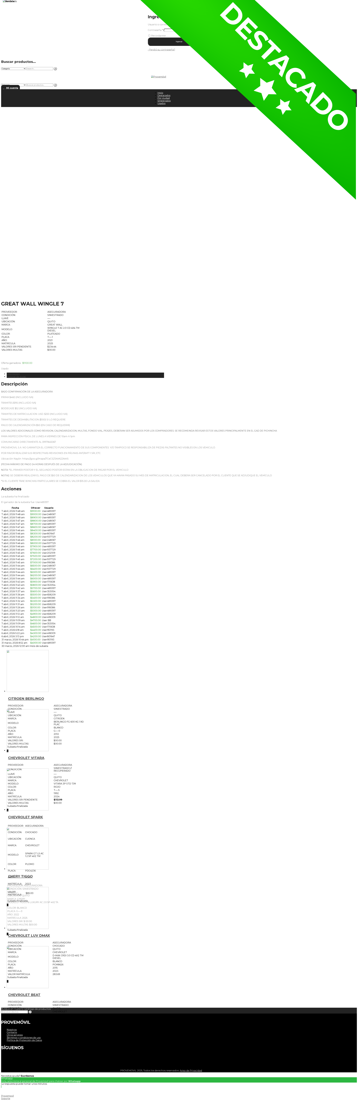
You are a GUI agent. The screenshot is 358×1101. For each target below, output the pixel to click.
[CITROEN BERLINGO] (28, 691)
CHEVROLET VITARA (26, 758)
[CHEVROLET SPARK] (28, 809)
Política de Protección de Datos (24, 1040)
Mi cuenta (12, 88)
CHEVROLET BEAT (24, 995)
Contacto (12, 1032)
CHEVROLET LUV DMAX (29, 935)
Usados (161, 103)
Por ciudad (163, 98)
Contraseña (155, 30)
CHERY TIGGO (20, 876)
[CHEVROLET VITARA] (28, 750)
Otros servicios (15, 1035)
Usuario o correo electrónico (165, 24)
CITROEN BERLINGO (26, 699)
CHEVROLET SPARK (25, 817)
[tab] (85, 374)
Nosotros (12, 1029)
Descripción (13, 374)
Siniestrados (164, 100)
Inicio (160, 93)
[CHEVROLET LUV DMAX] (28, 928)
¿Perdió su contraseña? (161, 49)
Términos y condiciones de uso (24, 1037)
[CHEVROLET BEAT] (28, 987)
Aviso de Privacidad (191, 1070)
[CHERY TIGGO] (28, 869)
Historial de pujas (16, 376)
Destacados (163, 95)
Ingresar (179, 42)
